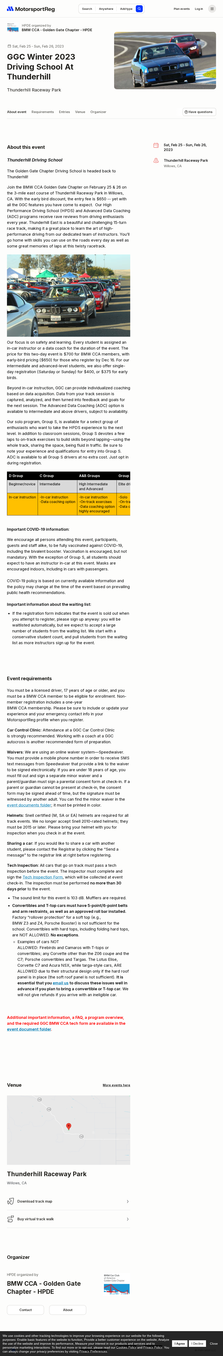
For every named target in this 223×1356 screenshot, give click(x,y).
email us (61, 983)
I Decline (197, 1343)
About (68, 1310)
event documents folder (29, 805)
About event (16, 112)
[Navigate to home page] (31, 8)
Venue (80, 112)
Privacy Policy (152, 1347)
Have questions (201, 112)
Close (214, 1343)
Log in (199, 8)
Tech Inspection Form (43, 877)
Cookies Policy (126, 1347)
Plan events (182, 8)
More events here (116, 1085)
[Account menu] (212, 9)
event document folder (29, 1029)
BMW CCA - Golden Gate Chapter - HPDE (57, 30)
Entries (64, 112)
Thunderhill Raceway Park (34, 90)
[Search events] (139, 8)
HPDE (26, 25)
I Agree (180, 1343)
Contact (25, 1310)
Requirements (43, 112)
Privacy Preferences (93, 1351)
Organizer (98, 112)
